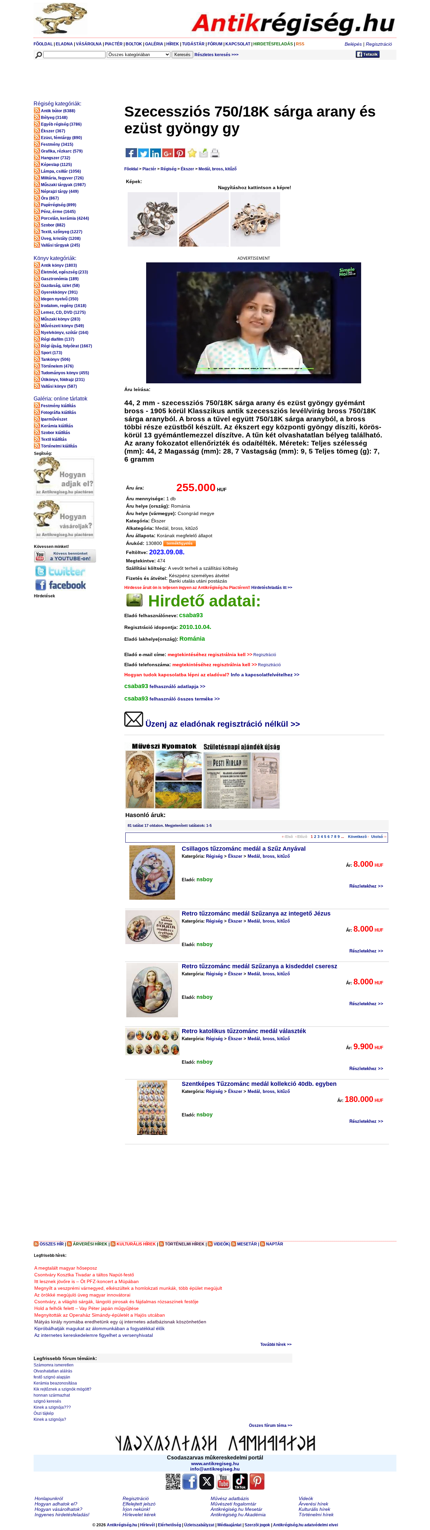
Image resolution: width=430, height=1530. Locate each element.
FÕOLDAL (43, 44)
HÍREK (172, 44)
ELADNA (64, 44)
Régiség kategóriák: (57, 104)
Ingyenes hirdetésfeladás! (62, 1514)
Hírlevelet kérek (139, 1514)
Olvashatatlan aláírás (53, 1371)
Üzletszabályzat (199, 1525)
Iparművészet (54, 419)
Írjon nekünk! (136, 1509)
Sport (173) (51, 352)
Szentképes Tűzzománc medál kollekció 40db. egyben (259, 1083)
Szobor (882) (53, 225)
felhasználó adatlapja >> (177, 686)
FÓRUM (215, 44)
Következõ (357, 837)
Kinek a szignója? (50, 1419)
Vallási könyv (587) (59, 386)
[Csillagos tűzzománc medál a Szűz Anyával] (152, 872)
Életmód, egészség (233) (64, 272)
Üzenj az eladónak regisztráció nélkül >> (221, 723)
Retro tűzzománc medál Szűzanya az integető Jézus (256, 913)
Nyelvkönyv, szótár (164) (64, 332)
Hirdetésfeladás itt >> (271, 587)
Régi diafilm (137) (57, 339)
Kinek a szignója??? (52, 1407)
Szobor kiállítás (55, 432)
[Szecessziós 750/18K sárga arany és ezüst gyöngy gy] (155, 219)
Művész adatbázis (230, 1498)
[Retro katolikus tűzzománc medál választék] (152, 1041)
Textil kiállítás (54, 439)
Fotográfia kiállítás (58, 412)
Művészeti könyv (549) (62, 326)
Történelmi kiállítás (59, 446)
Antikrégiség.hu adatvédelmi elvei (305, 1525)
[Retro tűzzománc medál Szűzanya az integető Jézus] (152, 927)
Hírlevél (147, 1525)
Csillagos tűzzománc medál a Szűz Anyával (244, 848)
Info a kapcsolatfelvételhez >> (265, 674)
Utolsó (377, 837)
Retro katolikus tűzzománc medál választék (244, 1031)
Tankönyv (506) (55, 359)
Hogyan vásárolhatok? (58, 1509)
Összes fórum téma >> (270, 1425)
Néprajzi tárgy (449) (60, 191)
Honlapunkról (49, 1498)
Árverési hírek (313, 1503)
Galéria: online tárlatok (60, 398)
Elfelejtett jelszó (139, 1503)
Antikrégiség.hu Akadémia (238, 1514)
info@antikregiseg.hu (215, 1469)
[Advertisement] (157, 76)
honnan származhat (52, 1395)
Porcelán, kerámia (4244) (65, 218)
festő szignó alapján (52, 1377)
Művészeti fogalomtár (233, 1503)
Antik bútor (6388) (58, 111)
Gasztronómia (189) (60, 279)
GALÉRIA (154, 44)
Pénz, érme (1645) (58, 211)
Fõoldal (131, 169)
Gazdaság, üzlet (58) (60, 285)
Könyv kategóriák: (55, 258)
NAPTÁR (274, 1244)
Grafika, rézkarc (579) (62, 151)
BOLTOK (134, 44)
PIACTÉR (114, 44)
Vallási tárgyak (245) (60, 245)
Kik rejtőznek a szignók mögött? (62, 1389)
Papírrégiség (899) (58, 205)
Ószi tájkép (44, 1413)
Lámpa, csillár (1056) (61, 171)
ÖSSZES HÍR (52, 1244)
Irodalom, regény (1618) (63, 305)
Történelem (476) (57, 366)
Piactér (149, 169)
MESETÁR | (248, 1244)
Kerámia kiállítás (57, 426)
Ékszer (187, 169)
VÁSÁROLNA (89, 44)
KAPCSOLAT (237, 44)
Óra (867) (50, 198)
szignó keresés (47, 1401)
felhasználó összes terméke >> (184, 699)
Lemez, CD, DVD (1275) (63, 312)
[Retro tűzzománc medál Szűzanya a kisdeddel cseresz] (152, 990)
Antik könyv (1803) (59, 265)
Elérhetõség (169, 1525)
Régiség (168, 169)
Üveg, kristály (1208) (61, 238)
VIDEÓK (221, 1244)
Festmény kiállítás (58, 405)
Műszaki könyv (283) (60, 319)
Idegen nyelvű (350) (59, 299)
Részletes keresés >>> (217, 54)
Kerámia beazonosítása (55, 1383)
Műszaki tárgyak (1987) (63, 184)
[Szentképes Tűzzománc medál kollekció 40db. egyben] (152, 1107)
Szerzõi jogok (257, 1525)
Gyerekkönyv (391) (59, 292)
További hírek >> (276, 1344)
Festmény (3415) (57, 144)
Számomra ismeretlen (54, 1365)
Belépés (353, 44)
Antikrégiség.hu (122, 1525)
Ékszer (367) (53, 131)
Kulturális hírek (314, 1509)
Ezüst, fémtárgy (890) (61, 137)
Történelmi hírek (316, 1514)
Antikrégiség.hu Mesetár (236, 1509)
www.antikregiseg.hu (215, 1463)
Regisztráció (379, 44)
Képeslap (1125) (56, 164)
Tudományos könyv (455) (65, 373)
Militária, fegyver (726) (62, 178)
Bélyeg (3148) (54, 117)
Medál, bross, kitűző (217, 169)
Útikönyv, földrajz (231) (63, 379)
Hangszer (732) (55, 158)
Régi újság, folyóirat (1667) (66, 346)
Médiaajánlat (229, 1525)
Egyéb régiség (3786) (61, 124)
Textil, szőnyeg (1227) (61, 231)
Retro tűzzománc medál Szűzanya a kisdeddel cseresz (259, 966)
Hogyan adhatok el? (56, 1503)
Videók (306, 1498)
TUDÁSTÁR (193, 44)
